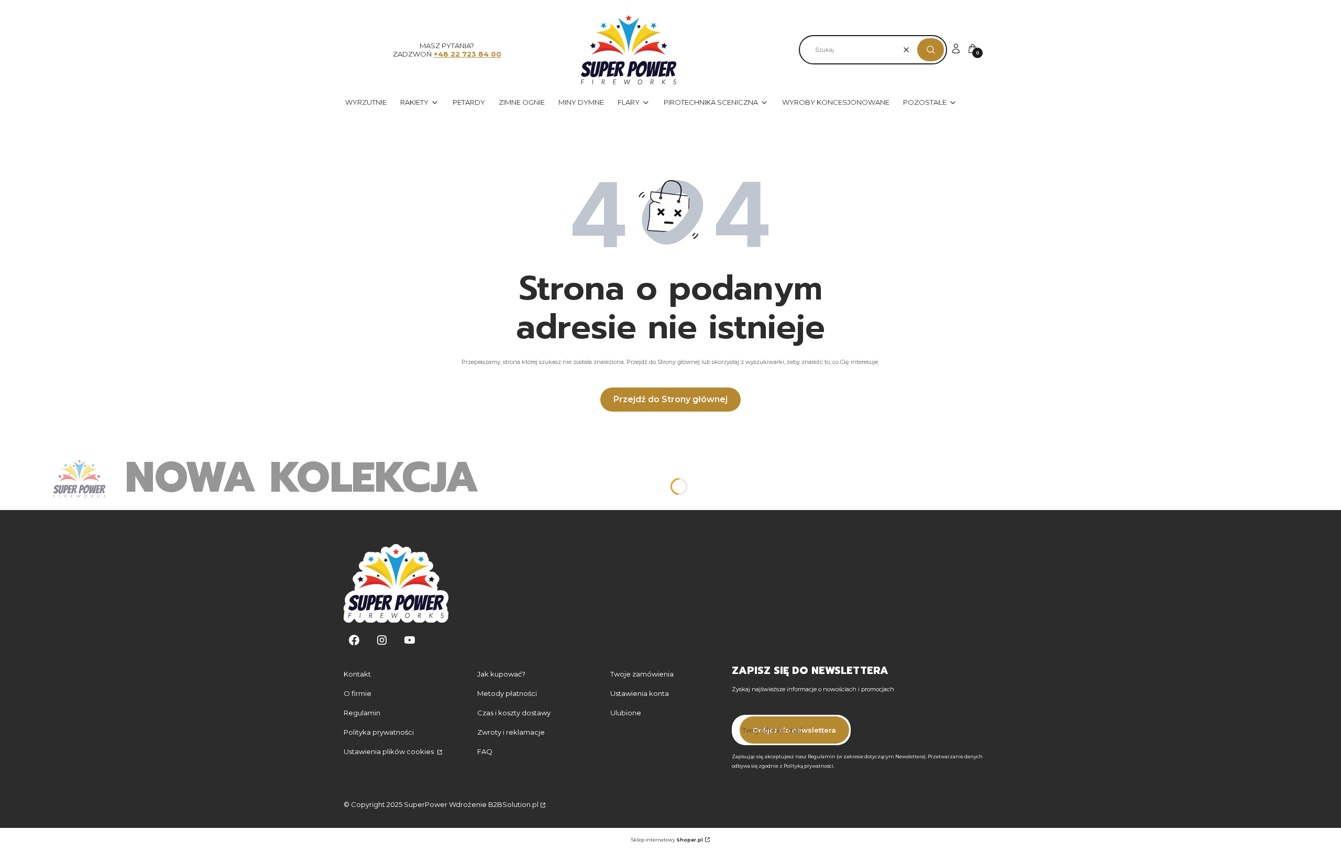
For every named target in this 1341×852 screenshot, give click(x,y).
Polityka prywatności (379, 732)
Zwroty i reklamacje (511, 732)
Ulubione (625, 713)
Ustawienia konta (639, 693)
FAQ (484, 751)
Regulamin (362, 713)
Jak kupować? (501, 674)
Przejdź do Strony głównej (670, 399)
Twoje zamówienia (642, 674)
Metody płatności (507, 693)
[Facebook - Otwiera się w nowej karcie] (354, 640)
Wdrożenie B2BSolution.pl (493, 804)
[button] (930, 49)
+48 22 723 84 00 (467, 54)
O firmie (357, 693)
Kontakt (357, 674)
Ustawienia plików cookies (389, 751)
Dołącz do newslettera (794, 730)
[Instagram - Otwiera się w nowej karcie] (381, 640)
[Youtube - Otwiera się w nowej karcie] (409, 640)
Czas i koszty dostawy (514, 713)
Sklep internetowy (667, 840)
